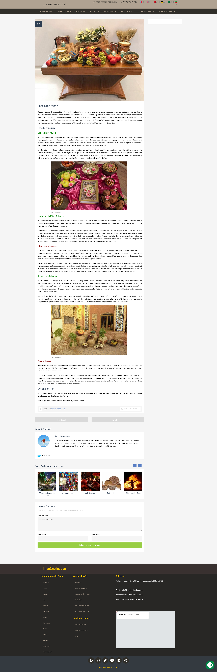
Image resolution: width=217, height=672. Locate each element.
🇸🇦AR (170, 2)
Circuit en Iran (63, 11)
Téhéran (46, 582)
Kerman (46, 611)
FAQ (76, 636)
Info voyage (109, 11)
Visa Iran (93, 11)
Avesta (86, 259)
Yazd (44, 600)
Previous (135, 465)
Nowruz (82, 120)
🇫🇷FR (142, 2)
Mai (38, 25)
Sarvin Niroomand (58, 409)
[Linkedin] (119, 660)
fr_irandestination (77, 401)
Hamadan (46, 623)
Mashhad (46, 646)
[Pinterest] (126, 660)
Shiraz (45, 588)
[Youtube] (112, 660)
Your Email (96, 534)
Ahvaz (45, 617)
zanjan (45, 640)
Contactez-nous (80, 624)
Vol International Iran (82, 611)
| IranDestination (54, 568)
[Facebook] (91, 660)
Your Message (43, 515)
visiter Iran (65, 396)
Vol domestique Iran (82, 606)
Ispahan (45, 594)
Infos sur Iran (126, 11)
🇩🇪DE (164, 2)
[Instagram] (98, 660)
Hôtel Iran (80, 11)
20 (38, 22)
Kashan (45, 606)
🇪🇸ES (156, 2)
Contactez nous (166, 11)
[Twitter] (105, 660)
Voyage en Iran (46, 11)
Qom (45, 629)
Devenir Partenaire (81, 630)
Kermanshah (47, 652)
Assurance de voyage (82, 594)
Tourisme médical (147, 11)
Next (140, 465)
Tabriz (45, 634)
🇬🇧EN (149, 2)
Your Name (42, 534)
